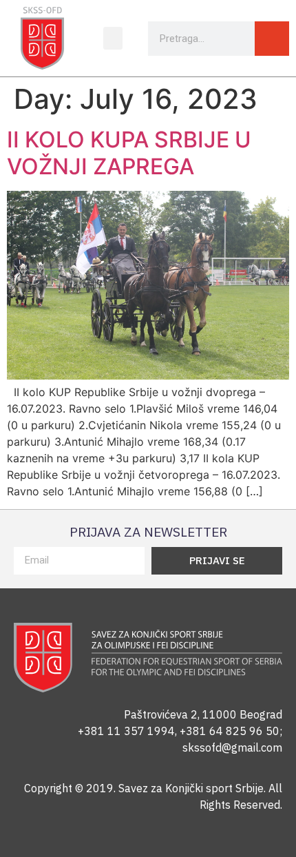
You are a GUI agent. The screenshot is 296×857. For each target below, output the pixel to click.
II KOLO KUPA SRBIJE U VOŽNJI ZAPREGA (129, 152)
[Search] (272, 38)
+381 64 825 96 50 (229, 731)
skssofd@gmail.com (232, 747)
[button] (113, 38)
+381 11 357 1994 (126, 731)
